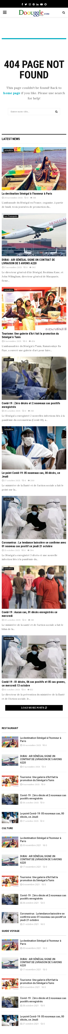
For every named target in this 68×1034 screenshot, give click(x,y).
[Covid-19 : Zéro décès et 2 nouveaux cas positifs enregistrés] (34, 378)
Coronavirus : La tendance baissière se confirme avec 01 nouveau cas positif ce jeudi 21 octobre (34, 544)
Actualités (8, 150)
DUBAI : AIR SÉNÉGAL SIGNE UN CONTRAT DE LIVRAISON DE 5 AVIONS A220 (28, 261)
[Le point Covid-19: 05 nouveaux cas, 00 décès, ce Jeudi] (34, 447)
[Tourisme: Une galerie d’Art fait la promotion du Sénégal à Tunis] (34, 308)
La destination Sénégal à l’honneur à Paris (27, 193)
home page (11, 93)
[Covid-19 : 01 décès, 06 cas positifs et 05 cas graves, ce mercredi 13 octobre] (34, 657)
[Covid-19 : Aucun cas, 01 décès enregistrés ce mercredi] (34, 587)
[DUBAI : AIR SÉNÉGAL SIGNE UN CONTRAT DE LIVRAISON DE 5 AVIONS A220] (34, 234)
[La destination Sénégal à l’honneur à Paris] (34, 168)
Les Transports (10, 216)
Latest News (11, 139)
